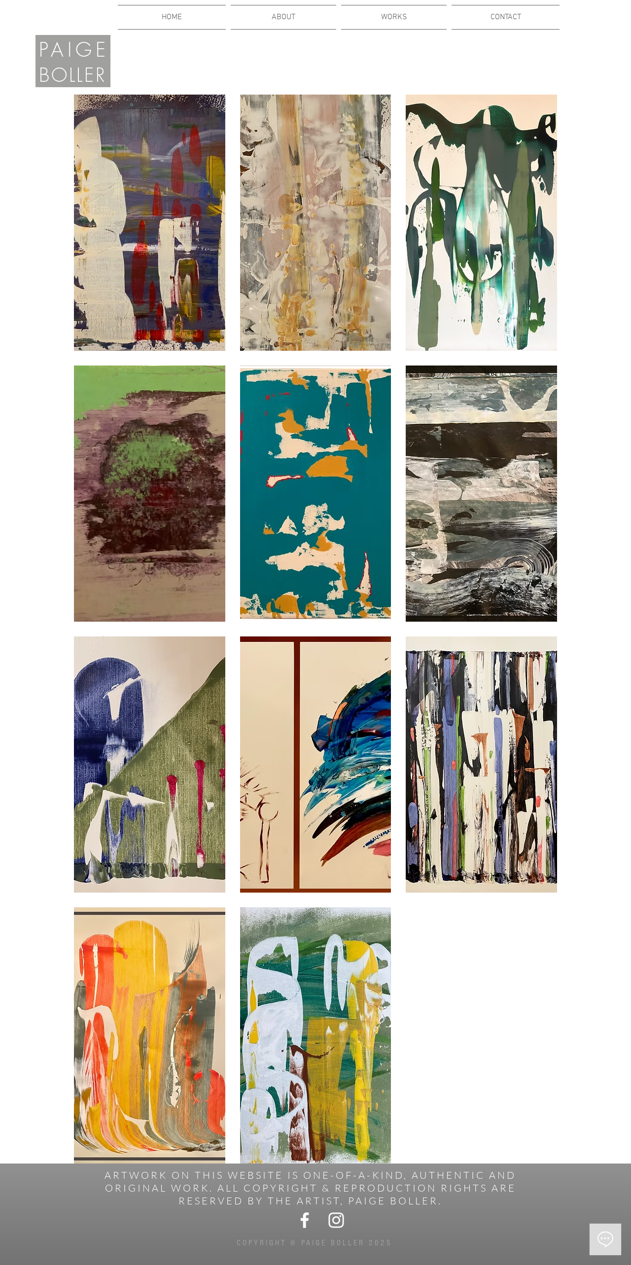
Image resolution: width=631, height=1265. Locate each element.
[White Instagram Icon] (336, 1220)
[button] (149, 223)
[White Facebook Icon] (304, 1220)
